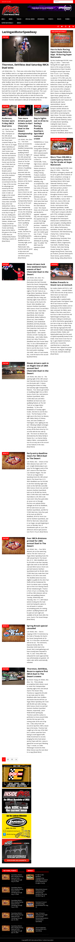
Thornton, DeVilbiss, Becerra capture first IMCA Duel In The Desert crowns (37, 672)
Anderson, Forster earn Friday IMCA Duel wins (8, 122)
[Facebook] (58, 26)
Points (50, 19)
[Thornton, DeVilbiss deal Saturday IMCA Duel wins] (25, 49)
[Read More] (37, 100)
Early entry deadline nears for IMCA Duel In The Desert (37, 456)
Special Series (29, 19)
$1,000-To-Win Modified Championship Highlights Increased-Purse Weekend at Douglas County (42, 879)
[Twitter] (62, 26)
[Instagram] (65, 26)
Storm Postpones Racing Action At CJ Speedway (41, 929)
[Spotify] (73, 26)
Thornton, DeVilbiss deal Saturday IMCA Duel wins (25, 66)
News (10, 19)
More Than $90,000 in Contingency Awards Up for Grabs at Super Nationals (61, 161)
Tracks (19, 19)
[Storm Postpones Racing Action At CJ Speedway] (30, 930)
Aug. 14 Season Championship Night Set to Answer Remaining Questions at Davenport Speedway (42, 917)
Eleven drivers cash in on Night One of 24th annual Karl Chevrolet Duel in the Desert (38, 368)
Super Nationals (7, 23)
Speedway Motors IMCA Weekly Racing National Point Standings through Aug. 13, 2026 (17, 891)
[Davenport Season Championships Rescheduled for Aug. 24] (30, 904)
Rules (59, 19)
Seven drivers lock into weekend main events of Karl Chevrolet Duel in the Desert (37, 269)
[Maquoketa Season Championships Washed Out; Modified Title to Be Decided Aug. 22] (30, 891)
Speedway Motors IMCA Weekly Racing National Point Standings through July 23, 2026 (17, 929)
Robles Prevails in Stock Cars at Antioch (61, 283)
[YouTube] (69, 26)
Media (19, 23)
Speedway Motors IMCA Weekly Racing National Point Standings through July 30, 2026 (17, 916)
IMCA (2, 19)
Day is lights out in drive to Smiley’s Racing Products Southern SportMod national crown (41, 128)
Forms (67, 19)
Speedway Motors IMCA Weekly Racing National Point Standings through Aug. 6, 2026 (17, 903)
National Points (9, 871)
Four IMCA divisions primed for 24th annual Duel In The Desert (37, 542)
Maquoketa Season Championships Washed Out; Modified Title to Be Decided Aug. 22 (41, 892)
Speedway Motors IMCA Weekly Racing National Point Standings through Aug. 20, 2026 (17, 878)
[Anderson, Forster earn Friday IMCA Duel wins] (9, 110)
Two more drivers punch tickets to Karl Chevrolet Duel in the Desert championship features (25, 127)
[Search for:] (63, 1)
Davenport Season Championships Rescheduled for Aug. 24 (42, 904)
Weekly (30, 871)
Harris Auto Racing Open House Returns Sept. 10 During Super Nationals (61, 53)
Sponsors (41, 19)
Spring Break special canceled (37, 627)
